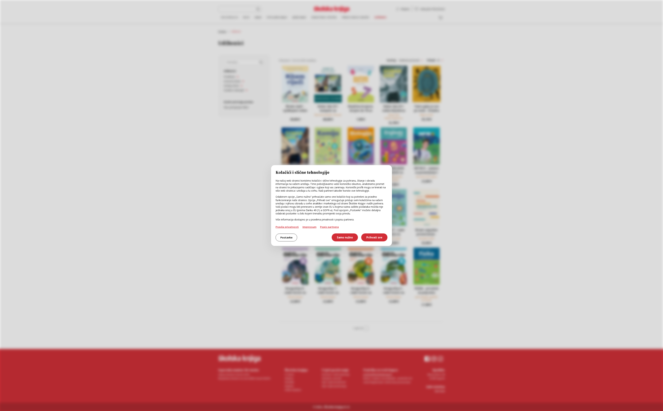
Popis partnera (329, 227)
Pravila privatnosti (287, 227)
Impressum (309, 227)
